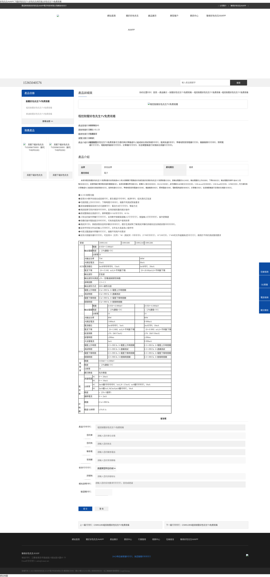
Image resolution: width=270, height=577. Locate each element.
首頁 (155, 92)
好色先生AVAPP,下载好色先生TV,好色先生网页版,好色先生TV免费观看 (31, 1)
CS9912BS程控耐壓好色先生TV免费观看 (200, 525)
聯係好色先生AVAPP (238, 6)
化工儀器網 (108, 571)
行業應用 (142, 539)
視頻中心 (156, 539)
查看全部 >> (47, 121)
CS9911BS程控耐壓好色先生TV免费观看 (111, 525)
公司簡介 (223, 6)
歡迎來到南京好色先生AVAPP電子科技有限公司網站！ (45, 6)
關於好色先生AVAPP (132, 22)
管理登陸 (115, 571)
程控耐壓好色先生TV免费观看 (39, 108)
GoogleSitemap (125, 571)
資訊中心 (194, 15)
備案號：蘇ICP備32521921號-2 (77, 571)
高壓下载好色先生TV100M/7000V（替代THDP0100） (34, 176)
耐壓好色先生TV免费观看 (180, 92)
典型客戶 (174, 15)
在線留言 (170, 539)
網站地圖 (4, 576)
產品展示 (152, 15)
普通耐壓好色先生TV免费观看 (39, 114)
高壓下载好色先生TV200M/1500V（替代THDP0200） (60, 176)
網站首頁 (111, 15)
